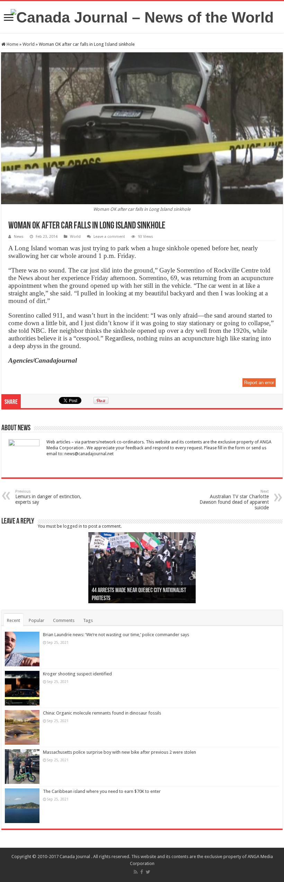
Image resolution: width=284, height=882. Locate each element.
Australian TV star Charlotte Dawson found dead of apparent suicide (234, 499)
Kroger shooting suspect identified (77, 673)
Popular (36, 620)
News (19, 236)
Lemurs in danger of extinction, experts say (48, 497)
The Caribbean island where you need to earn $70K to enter (102, 791)
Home (12, 44)
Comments (63, 620)
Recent (13, 620)
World (29, 44)
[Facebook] (142, 872)
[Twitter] (148, 872)
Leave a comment (109, 236)
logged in (72, 526)
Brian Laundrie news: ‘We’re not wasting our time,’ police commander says (116, 634)
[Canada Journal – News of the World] (142, 16)
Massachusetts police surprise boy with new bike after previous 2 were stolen (119, 752)
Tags (88, 620)
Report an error (259, 382)
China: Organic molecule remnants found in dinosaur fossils (102, 713)
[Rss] (135, 872)
